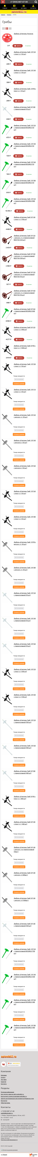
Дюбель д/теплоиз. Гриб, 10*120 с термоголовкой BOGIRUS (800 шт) (25, 201)
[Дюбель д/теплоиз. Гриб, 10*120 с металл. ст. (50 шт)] (7, 419)
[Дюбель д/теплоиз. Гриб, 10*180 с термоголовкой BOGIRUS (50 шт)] (7, 185)
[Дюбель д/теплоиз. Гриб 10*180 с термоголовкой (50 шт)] (7, 111)
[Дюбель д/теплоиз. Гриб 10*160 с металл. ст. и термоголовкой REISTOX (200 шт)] (7, 258)
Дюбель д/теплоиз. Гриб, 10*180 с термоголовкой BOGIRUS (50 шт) (25, 183)
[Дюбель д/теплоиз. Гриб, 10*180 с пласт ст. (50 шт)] (7, 521)
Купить (19, 45)
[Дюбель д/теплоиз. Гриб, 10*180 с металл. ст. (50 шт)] (7, 572)
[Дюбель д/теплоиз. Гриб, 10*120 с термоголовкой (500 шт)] (7, 725)
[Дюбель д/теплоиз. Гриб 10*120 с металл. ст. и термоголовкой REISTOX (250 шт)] (7, 240)
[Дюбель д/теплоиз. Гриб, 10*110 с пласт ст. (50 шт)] (7, 394)
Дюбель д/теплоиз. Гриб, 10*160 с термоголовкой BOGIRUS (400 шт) (25, 1002)
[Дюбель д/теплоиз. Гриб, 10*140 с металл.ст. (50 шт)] (7, 445)
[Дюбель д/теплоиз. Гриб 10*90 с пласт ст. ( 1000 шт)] (7, 350)
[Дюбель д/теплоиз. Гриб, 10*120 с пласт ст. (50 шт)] (7, 56)
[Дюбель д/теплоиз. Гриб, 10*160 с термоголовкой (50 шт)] (7, 648)
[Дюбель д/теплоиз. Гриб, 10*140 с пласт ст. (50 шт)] (7, 75)
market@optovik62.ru (7, 1113)
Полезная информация (7, 1092)
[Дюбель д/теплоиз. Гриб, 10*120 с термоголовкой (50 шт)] (7, 597)
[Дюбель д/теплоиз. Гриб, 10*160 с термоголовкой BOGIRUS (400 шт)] (7, 1004)
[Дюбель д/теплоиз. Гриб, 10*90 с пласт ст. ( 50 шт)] (7, 93)
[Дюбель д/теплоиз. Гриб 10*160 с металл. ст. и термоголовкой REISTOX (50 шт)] (7, 295)
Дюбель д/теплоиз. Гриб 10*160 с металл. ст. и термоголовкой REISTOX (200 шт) (24, 256)
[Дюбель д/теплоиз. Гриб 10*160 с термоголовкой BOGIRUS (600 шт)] (7, 313)
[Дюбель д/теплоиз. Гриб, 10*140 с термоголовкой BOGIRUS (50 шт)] (7, 148)
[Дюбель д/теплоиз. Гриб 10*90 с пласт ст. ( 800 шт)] (7, 801)
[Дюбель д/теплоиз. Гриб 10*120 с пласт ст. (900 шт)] (7, 332)
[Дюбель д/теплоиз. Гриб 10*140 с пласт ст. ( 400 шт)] (7, 826)
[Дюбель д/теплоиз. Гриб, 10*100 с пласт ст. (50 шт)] (7, 368)
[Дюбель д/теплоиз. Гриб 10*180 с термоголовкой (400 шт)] (7, 775)
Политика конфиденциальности (9, 1139)
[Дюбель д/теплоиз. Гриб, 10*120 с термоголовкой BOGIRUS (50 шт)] (7, 130)
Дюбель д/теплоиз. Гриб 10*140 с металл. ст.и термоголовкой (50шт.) (24, 850)
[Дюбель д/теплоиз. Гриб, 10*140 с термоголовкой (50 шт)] (7, 623)
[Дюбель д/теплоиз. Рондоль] (7, 38)
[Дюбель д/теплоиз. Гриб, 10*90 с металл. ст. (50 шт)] (7, 546)
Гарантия (3, 1081)
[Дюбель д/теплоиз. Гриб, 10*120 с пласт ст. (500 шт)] (7, 674)
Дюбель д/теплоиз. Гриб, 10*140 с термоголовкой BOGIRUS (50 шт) (25, 146)
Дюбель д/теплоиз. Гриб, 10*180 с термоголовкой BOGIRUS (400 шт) (25, 1028)
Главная (4, 8)
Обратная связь (5, 1103)
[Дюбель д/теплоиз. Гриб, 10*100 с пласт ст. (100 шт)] (7, 699)
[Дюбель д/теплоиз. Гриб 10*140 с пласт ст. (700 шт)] (7, 222)
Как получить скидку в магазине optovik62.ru (14, 1096)
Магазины (14, 8)
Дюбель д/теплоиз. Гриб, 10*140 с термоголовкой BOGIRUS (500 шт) (25, 977)
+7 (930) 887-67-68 (19, 2)
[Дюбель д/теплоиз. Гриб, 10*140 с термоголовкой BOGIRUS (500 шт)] (7, 979)
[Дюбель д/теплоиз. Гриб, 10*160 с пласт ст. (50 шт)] (7, 496)
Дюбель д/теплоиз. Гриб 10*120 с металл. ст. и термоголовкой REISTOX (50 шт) (24, 274)
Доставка (24, 8)
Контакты (4, 1084)
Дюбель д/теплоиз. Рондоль (23, 33)
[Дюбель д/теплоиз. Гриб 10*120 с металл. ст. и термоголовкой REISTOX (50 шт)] (7, 277)
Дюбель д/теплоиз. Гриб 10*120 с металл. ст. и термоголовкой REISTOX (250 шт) (24, 238)
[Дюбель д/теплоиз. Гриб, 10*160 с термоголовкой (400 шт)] (7, 750)
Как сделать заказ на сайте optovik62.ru (12, 1094)
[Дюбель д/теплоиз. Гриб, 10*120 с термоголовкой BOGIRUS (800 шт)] (7, 203)
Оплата (3, 1077)
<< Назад (4, 1154)
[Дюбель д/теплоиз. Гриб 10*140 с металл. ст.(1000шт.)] (7, 903)
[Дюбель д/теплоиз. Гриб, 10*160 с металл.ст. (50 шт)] (7, 470)
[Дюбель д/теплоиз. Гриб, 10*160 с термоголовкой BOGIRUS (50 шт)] (7, 166)
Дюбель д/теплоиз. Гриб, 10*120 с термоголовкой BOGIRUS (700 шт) (25, 951)
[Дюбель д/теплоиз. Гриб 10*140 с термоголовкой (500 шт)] (7, 928)
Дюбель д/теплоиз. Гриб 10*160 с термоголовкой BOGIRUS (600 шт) (24, 311)
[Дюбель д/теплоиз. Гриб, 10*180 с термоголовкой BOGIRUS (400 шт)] (7, 1030)
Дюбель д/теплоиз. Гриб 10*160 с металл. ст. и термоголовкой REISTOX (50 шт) (24, 293)
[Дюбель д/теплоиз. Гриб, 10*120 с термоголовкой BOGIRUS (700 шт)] (7, 953)
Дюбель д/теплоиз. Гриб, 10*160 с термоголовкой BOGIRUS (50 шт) (25, 164)
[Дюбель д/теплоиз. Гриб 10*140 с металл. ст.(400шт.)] (7, 877)
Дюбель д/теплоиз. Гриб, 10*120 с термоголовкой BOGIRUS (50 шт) (25, 128)
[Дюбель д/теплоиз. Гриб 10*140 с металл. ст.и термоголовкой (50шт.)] (7, 852)
